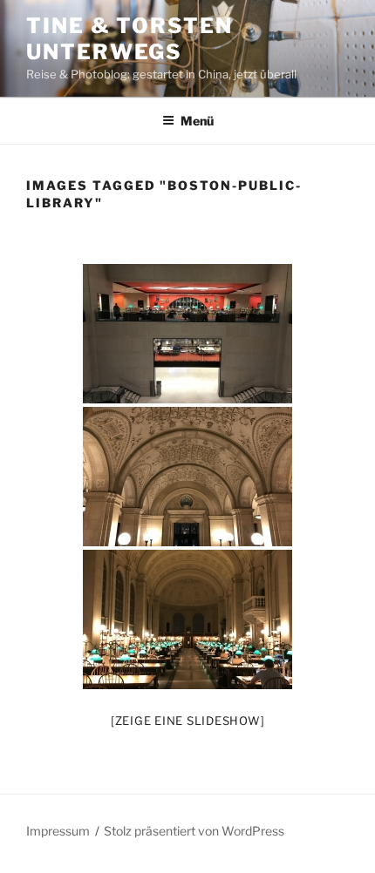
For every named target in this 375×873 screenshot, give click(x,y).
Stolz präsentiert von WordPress (194, 830)
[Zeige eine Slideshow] (188, 721)
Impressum (58, 830)
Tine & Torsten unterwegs (129, 38)
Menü (197, 120)
